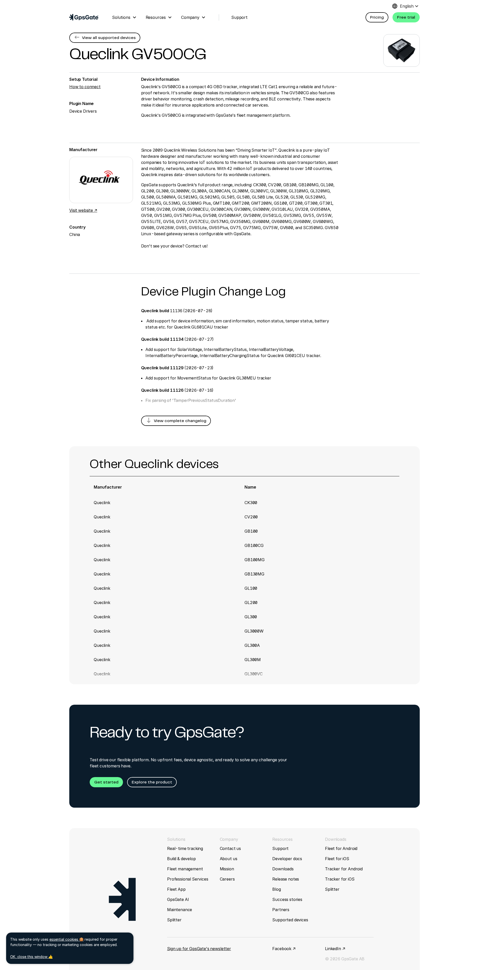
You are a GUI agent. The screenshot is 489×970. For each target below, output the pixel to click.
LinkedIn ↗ (335, 948)
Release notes (285, 879)
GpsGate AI (178, 899)
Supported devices (290, 919)
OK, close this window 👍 (31, 956)
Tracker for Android (344, 868)
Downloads (283, 868)
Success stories (287, 899)
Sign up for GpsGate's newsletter (199, 948)
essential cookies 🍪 (66, 939)
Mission (227, 868)
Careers (227, 879)
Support (280, 848)
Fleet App (176, 889)
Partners (280, 909)
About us (228, 858)
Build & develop (181, 858)
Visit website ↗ (83, 210)
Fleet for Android (341, 848)
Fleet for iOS (337, 858)
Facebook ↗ (283, 948)
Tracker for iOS (340, 879)
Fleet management (185, 868)
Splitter (174, 919)
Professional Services (187, 879)
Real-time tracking (185, 848)
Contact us (230, 848)
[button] (376, 17)
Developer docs (287, 858)
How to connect (85, 86)
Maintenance (179, 909)
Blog (276, 889)
